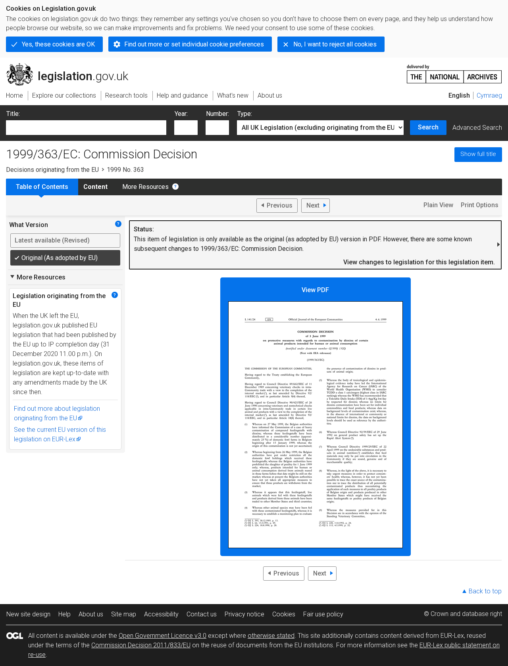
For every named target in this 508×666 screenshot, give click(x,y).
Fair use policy (323, 614)
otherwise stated (271, 635)
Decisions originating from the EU (52, 169)
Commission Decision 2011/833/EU (140, 645)
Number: (217, 113)
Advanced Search (477, 127)
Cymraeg (489, 95)
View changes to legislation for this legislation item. (419, 262)
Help (64, 614)
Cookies (283, 614)
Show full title (478, 154)
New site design (28, 614)
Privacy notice (244, 614)
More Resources (145, 187)
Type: (244, 113)
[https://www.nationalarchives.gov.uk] (454, 71)
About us (91, 614)
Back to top (485, 591)
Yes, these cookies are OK (58, 44)
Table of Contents (42, 187)
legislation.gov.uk (72, 66)
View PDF (315, 290)
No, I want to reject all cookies (335, 44)
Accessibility (161, 614)
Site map (123, 614)
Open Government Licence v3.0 (162, 635)
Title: (13, 113)
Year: (181, 113)
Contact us (202, 614)
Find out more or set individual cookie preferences (194, 44)
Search (428, 127)
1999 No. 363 (125, 169)
